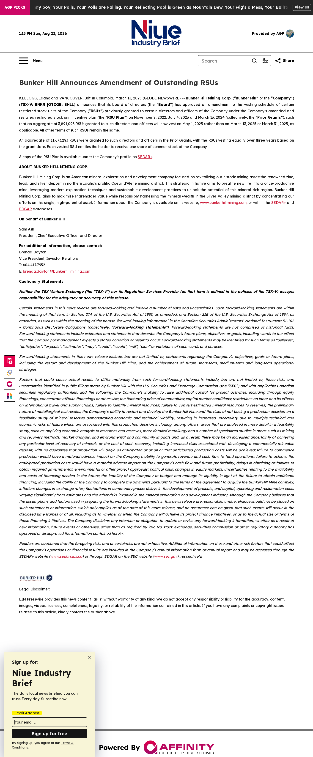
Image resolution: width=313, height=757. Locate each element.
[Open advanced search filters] (265, 60)
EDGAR (25, 209)
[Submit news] (9, 361)
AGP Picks (15, 7)
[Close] (89, 657)
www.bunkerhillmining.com (223, 202)
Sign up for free (49, 733)
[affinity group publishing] (9, 384)
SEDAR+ (145, 156)
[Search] (254, 60)
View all (302, 7)
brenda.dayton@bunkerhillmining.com (56, 271)
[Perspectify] (9, 372)
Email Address (26, 713)
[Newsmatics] (9, 395)
